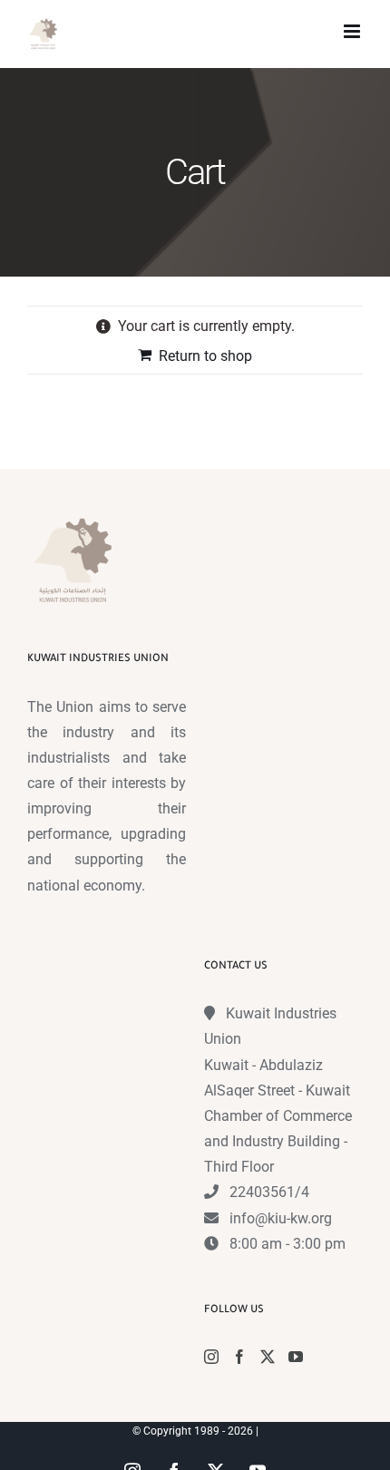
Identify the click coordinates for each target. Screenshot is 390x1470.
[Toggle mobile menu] (353, 31)
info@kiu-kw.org (280, 1218)
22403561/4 (269, 1192)
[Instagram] (211, 1356)
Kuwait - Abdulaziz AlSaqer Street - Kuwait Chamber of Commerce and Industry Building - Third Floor (278, 1116)
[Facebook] (239, 1356)
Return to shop (205, 356)
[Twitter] (267, 1356)
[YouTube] (295, 1356)
